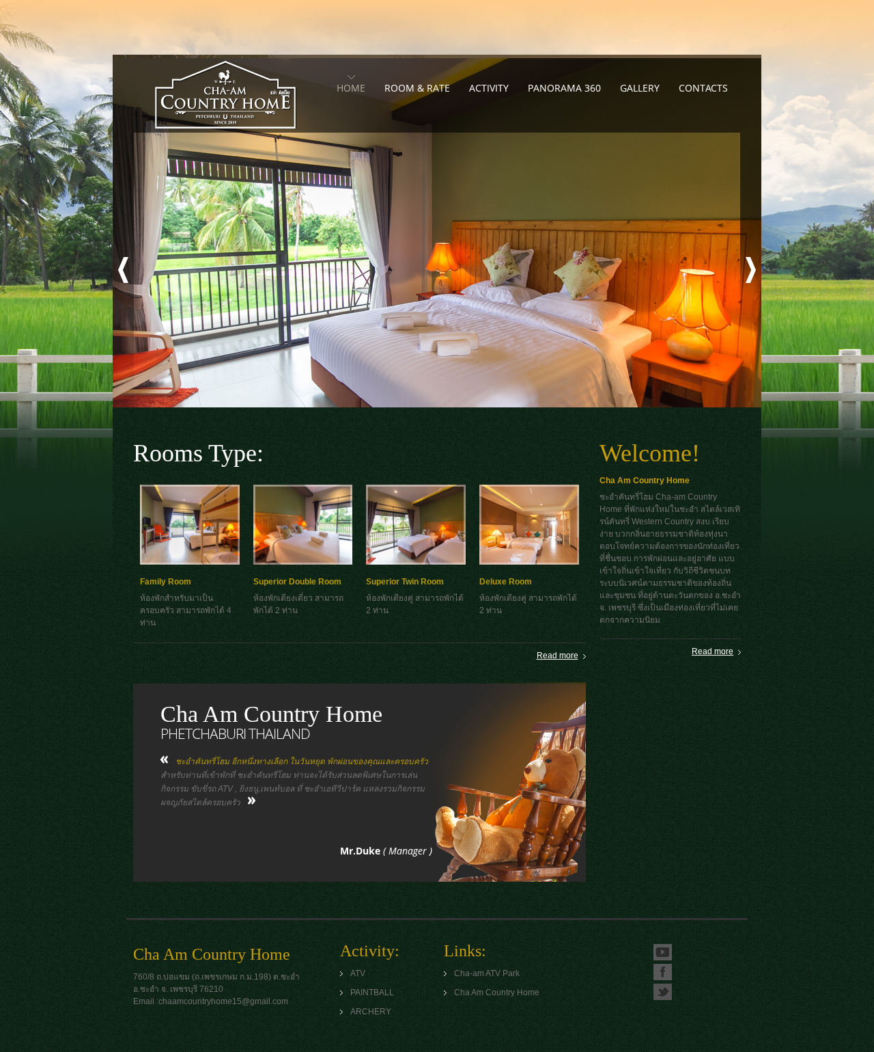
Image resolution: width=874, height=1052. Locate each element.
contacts (703, 87)
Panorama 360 (564, 87)
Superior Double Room (297, 581)
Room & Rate (417, 87)
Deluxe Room (505, 581)
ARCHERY (370, 1011)
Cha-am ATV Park (487, 973)
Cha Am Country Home (225, 94)
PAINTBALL (372, 992)
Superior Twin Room (405, 581)
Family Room (165, 581)
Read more (557, 655)
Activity (489, 87)
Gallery (640, 87)
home (351, 87)
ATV (357, 973)
